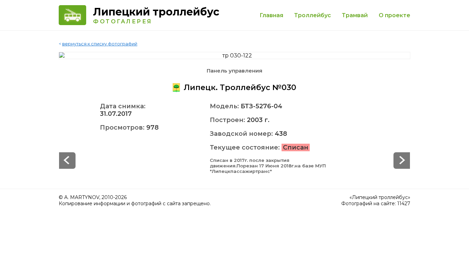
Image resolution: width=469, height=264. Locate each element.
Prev (401, 160)
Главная (271, 15)
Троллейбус (312, 15)
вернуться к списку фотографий (99, 43)
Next (67, 160)
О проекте (394, 15)
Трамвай (355, 15)
